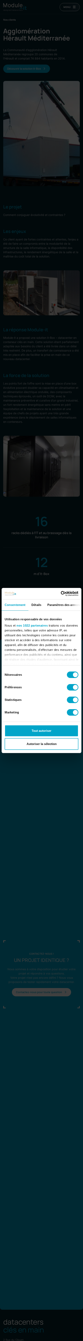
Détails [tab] (36, 605)
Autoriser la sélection (42, 744)
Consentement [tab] (15, 605)
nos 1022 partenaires (32, 625)
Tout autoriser (41, 730)
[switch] (72, 687)
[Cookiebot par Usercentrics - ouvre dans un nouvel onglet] (60, 593)
